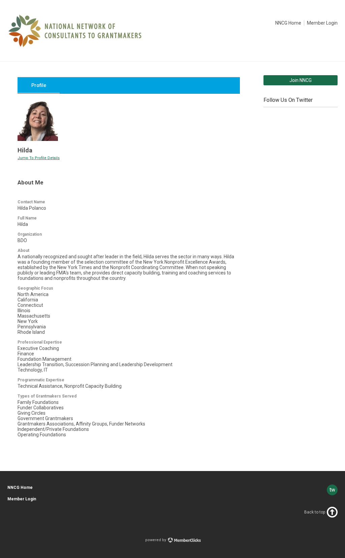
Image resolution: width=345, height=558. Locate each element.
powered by (156, 540)
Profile (38, 85)
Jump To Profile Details (39, 158)
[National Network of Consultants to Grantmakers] (74, 46)
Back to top (314, 512)
